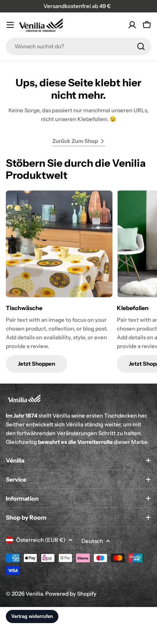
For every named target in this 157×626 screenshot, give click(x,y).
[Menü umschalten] (10, 24)
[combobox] (78, 46)
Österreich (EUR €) (40, 539)
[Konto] (132, 24)
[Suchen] (141, 46)
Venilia (34, 593)
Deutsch (92, 541)
